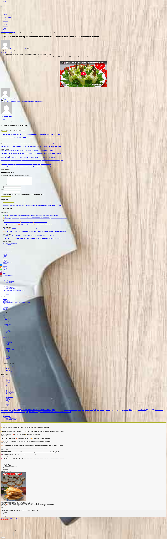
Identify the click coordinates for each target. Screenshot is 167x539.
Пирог (159, 410)
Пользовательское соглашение (10, 418)
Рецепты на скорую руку (9, 32)
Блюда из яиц (9, 342)
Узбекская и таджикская (8, 303)
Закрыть (2, 537)
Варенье (7, 291)
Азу (6, 338)
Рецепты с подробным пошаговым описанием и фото (50, 412)
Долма (7, 343)
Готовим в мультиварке (8, 275)
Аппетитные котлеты (10, 349)
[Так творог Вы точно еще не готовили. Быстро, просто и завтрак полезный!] (13, 501)
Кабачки (5, 259)
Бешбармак (8, 341)
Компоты (8, 292)
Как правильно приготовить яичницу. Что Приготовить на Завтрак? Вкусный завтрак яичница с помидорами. (32, 160)
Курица (4, 270)
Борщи (7, 325)
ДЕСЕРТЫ (5, 23)
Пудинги (8, 351)
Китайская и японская (8, 304)
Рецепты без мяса (21, 412)
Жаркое (7, 344)
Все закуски (5, 390)
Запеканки (8, 345)
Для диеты (5, 286)
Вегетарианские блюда (73, 410)
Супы (4, 16)
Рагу (7, 352)
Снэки (7, 395)
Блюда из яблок (59, 410)
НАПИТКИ (5, 26)
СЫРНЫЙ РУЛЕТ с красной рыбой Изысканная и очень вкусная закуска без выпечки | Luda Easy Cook (32, 238)
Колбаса (5, 263)
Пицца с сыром (6, 319)
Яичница (8, 361)
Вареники (5, 317)
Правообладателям (7, 417)
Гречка (4, 256)
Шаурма (7, 398)
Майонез (8, 370)
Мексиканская (6, 306)
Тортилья (8, 357)
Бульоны (8, 327)
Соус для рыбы (9, 371)
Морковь (5, 266)
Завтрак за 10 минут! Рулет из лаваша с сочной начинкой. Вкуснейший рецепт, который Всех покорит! (29, 167)
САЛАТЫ (5, 19)
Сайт (2, 191)
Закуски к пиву (9, 397)
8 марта (7, 245)
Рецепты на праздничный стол (10, 243)
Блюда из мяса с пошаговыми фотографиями (36, 410)
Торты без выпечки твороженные (13, 283)
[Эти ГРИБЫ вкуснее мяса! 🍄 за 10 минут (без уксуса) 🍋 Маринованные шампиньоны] (25, 222)
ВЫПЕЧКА (5, 24)
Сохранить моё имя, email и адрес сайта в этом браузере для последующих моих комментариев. (23, 194)
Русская (5, 299)
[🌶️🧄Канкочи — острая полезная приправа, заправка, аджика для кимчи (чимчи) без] (27, 504)
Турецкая (5, 309)
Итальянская (6, 300)
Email (2, 189)
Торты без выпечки (10, 281)
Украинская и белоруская (8, 301)
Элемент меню (6, 257)
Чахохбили (8, 358)
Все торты (5, 280)
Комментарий (4, 184)
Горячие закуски (9, 391)
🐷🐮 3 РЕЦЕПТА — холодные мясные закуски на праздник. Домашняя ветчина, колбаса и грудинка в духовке (34, 232)
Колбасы (8, 348)
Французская (6, 308)
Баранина (5, 254)
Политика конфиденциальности (10, 419)
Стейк (7, 355)
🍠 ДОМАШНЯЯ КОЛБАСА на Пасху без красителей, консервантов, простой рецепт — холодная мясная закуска (32, 459)
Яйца (4, 273)
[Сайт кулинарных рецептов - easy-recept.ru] (10, 6)
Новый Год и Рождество (11, 248)
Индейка (5, 260)
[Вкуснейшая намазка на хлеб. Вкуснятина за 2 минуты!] (15, 502)
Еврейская (5, 307)
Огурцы (5, 261)
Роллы (7, 353)
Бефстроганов (9, 339)
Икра (7, 405)
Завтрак (113, 410)
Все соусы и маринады (8, 365)
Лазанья (7, 350)
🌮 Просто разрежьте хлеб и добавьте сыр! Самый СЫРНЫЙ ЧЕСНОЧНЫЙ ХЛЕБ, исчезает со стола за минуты (35, 218)
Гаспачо (7, 329)
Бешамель (8, 367)
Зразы (7, 346)
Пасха (7, 249)
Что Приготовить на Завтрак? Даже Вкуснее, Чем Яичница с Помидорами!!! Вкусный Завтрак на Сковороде (31, 153)
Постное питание (10, 287)
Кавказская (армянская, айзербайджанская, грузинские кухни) (17, 302)
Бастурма (8, 399)
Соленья (7, 294)
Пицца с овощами (7, 318)
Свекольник (8, 331)
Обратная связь (6, 416)
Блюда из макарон (7, 315)
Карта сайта (5, 420)
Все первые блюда (7, 324)
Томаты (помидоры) (7, 262)
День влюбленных (10, 246)
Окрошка (8, 330)
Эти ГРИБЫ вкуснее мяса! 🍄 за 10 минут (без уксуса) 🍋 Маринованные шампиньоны (27, 225)
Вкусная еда (103, 410)
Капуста (5, 264)
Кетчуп (7, 368)
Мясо (4, 267)
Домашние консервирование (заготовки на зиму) (14, 290)
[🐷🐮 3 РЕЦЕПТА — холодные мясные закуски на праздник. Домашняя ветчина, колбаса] (30, 228)
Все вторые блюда (7, 337)
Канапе (7, 394)
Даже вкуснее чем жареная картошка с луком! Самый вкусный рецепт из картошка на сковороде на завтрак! (31, 147)
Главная (5, 14)
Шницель (8, 359)
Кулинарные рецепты (15, 48)
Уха (6, 332)
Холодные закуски (10, 392)
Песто (7, 369)
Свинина (5, 269)
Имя (2, 187)
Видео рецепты (89, 410)
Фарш (4, 271)
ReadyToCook (35, 510)
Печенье (150, 410)
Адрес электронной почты (6, 130)
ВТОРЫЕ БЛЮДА (7, 18)
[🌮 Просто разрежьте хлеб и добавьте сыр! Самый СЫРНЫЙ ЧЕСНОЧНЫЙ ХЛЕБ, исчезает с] (30, 215)
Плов (4, 314)
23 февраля (8, 244)
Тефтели (7, 356)
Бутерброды (8, 393)
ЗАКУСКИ (5, 21)
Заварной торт (9, 282)
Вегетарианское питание (11, 288)
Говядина (5, 255)
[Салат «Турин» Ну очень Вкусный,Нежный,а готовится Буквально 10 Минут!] (20, 503)
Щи (6, 326)
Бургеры (8, 400)
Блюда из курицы (9, 410)
